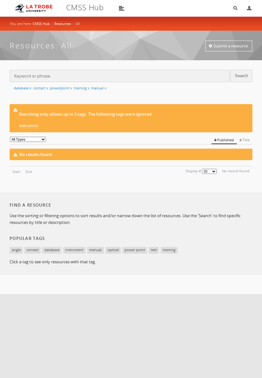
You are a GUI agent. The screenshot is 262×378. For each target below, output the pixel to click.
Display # (193, 170)
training (81, 88)
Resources (62, 23)
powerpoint (61, 88)
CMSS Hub (41, 23)
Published (225, 139)
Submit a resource (230, 46)
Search (233, 8)
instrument (28, 125)
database (23, 88)
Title (246, 139)
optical (113, 249)
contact (40, 88)
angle (16, 249)
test (154, 249)
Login (246, 8)
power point (135, 249)
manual (98, 88)
